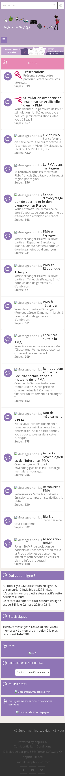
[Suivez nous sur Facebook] (23, 770)
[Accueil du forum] (32, 22)
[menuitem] (24, 746)
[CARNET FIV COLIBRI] (32, 51)
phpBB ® (40, 742)
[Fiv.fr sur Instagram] (32, 770)
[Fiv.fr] (33, 653)
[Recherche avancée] (60, 5)
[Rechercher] (54, 5)
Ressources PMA (51, 489)
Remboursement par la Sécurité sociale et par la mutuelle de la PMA (38, 374)
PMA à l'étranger (50, 304)
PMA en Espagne (49, 233)
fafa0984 (23, 634)
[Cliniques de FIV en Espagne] (32, 712)
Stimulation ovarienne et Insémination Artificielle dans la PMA (42, 101)
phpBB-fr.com (40, 762)
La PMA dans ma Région (53, 166)
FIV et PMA (51, 135)
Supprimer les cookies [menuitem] (34, 730)
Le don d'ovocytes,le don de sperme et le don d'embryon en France (38, 200)
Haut (60, 730)
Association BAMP (52, 541)
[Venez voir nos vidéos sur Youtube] (41, 770)
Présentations (34, 72)
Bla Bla (48, 516)
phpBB (28, 752)
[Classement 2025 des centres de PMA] (32, 691)
